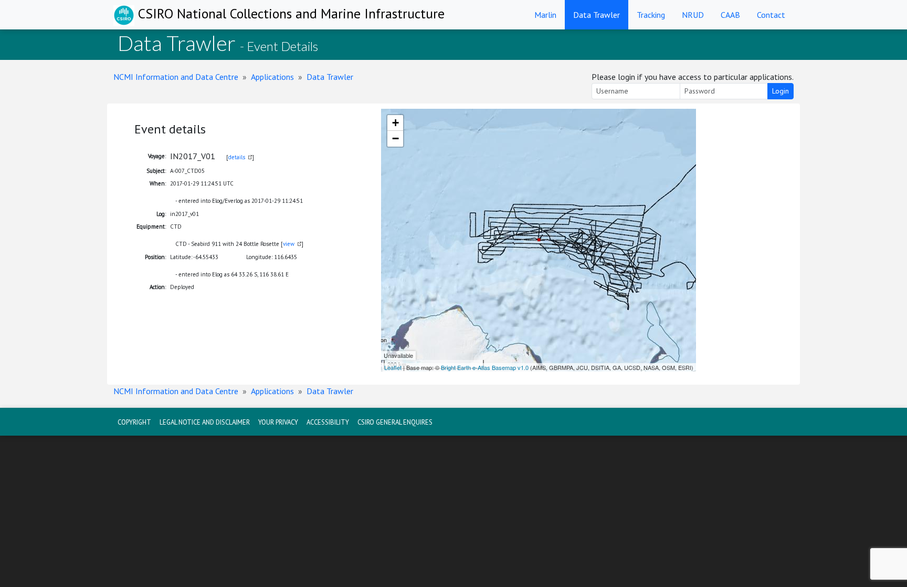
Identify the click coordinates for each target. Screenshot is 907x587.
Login (780, 91)
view (288, 244)
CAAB (730, 14)
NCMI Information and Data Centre (175, 76)
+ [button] (395, 122)
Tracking (651, 14)
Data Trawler (596, 14)
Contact (771, 14)
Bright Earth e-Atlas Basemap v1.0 (485, 367)
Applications (272, 76)
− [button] (395, 138)
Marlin (545, 14)
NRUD (693, 14)
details (236, 157)
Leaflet (393, 367)
